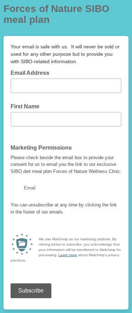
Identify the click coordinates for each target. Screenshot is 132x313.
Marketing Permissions (41, 148)
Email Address (32, 72)
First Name (25, 106)
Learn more (67, 255)
